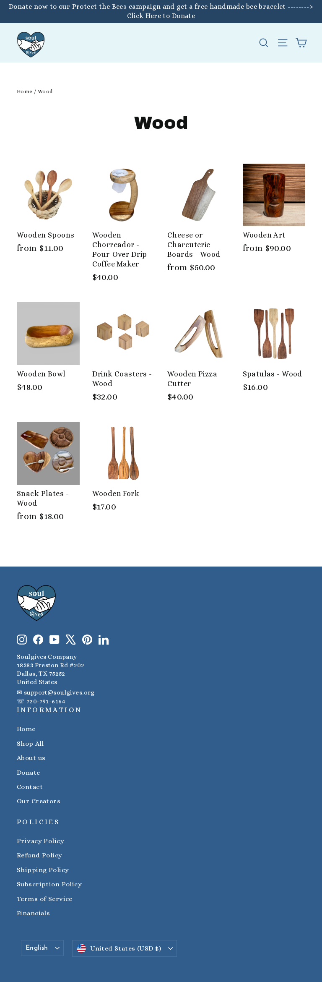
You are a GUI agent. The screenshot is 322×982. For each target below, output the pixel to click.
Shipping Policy (43, 870)
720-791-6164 (45, 701)
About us (31, 758)
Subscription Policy (49, 884)
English (37, 948)
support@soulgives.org (59, 692)
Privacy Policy (40, 841)
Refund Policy (39, 855)
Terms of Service (45, 899)
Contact (30, 787)
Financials (33, 913)
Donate (28, 772)
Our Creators (38, 801)
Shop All (30, 743)
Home (25, 91)
